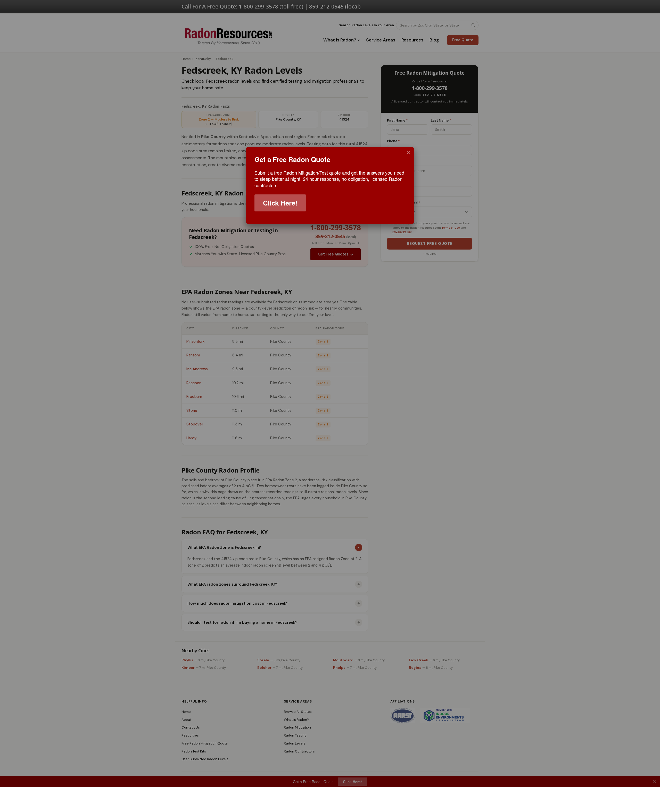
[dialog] (330, 185)
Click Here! (280, 203)
